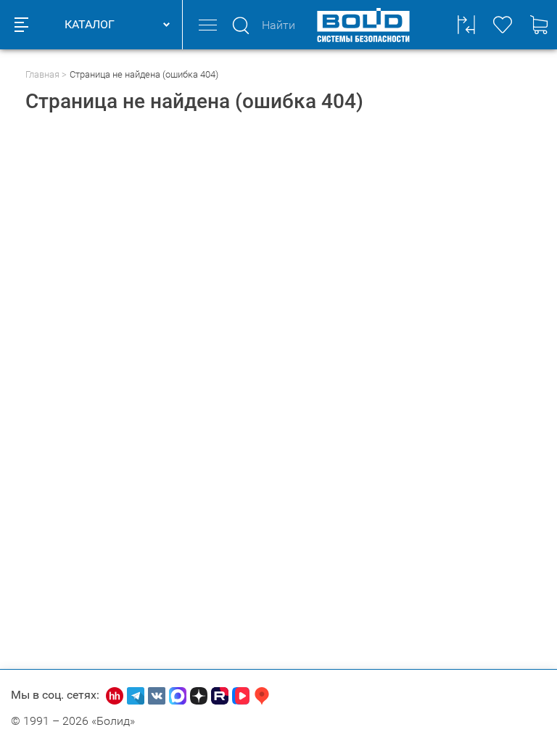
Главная (42, 74)
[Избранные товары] (502, 24)
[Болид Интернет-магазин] (363, 24)
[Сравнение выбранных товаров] (466, 24)
